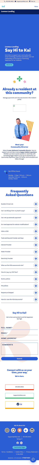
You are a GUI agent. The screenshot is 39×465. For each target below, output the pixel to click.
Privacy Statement (32, 452)
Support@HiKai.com (19, 395)
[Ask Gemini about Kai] (26, 430)
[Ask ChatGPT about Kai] (7, 430)
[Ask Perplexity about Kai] (32, 430)
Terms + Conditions (7, 452)
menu (36, 6)
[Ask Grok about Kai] (13, 430)
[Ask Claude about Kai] (19, 430)
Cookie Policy (19, 452)
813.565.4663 (19, 387)
